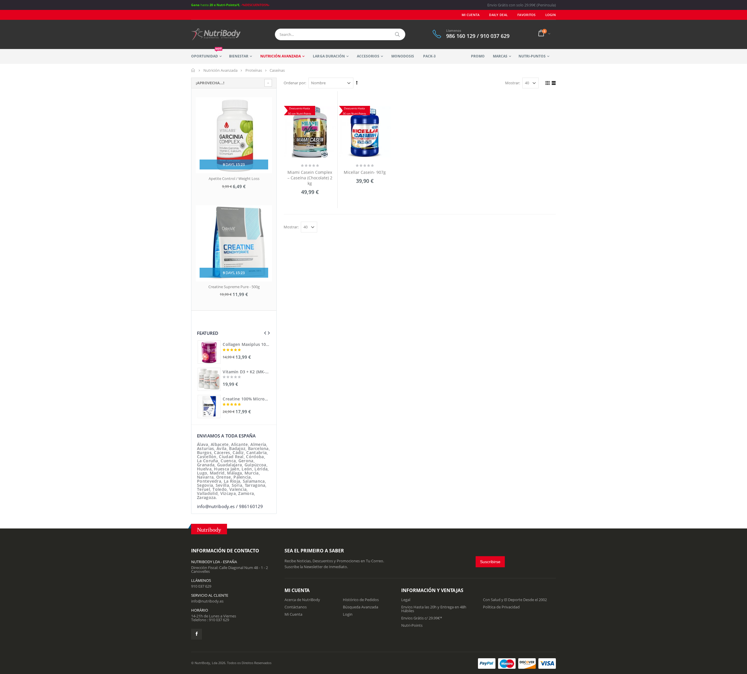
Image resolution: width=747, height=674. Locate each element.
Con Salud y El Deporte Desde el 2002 (515, 599)
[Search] (397, 34)
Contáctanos (296, 607)
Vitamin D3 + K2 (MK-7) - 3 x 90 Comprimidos (246, 371)
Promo (478, 56)
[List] (553, 83)
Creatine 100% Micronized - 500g (246, 399)
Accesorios (368, 56)
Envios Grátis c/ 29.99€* (421, 618)
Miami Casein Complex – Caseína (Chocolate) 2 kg (309, 177)
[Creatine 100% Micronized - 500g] (209, 406)
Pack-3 (429, 56)
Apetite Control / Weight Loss (234, 178)
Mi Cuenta (470, 15)
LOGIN (550, 15)
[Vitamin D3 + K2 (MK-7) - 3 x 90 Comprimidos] (209, 379)
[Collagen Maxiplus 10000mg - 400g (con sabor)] (209, 351)
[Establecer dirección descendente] (356, 82)
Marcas (500, 56)
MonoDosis (402, 56)
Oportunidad (206, 54)
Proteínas (253, 70)
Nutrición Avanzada (280, 56)
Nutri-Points (412, 625)
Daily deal (498, 15)
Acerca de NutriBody (302, 599)
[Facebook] (196, 634)
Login (347, 614)
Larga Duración (329, 56)
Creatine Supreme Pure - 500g (234, 286)
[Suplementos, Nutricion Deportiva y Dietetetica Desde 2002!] (216, 34)
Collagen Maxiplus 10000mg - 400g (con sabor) (246, 344)
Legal (405, 599)
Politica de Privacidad (501, 607)
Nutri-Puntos (532, 56)
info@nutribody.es (207, 601)
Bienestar (238, 56)
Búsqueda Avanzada (360, 607)
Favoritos (526, 15)
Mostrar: (512, 82)
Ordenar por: (295, 82)
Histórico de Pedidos (361, 599)
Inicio (193, 70)
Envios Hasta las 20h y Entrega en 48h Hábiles (433, 608)
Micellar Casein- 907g (365, 172)
